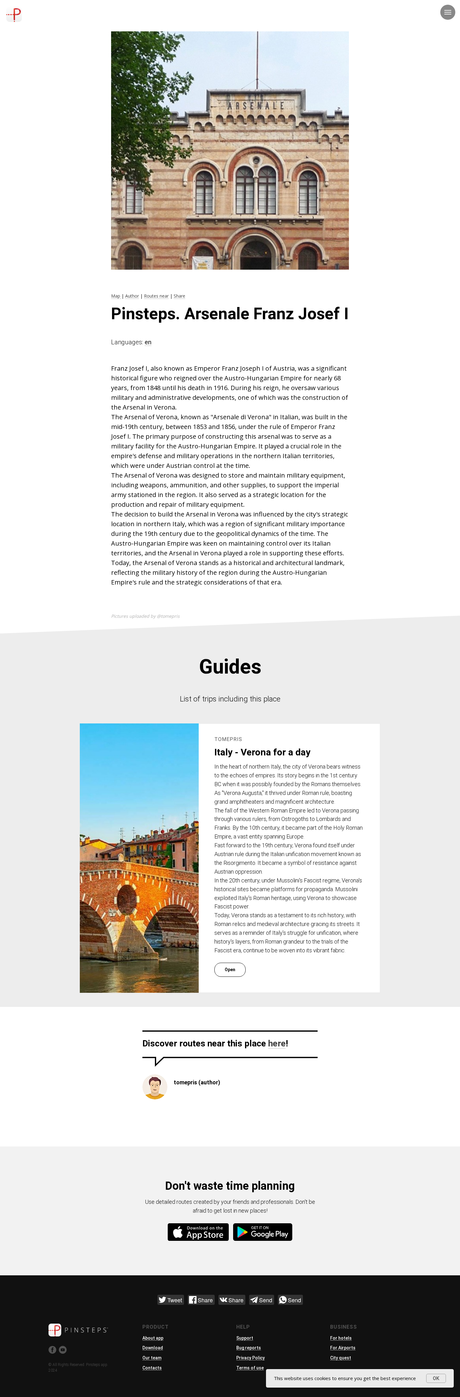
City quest (340, 1357)
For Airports (342, 1347)
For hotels (341, 1338)
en (148, 342)
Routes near (156, 296)
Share (179, 296)
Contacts (152, 1367)
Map (116, 296)
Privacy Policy (250, 1357)
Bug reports (248, 1347)
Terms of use (250, 1367)
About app (152, 1338)
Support (244, 1338)
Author (132, 296)
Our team (151, 1357)
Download (152, 1347)
